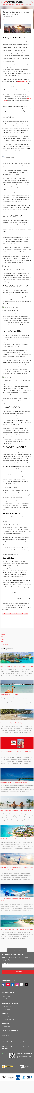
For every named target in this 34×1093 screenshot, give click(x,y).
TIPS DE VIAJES (20, 4)
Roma (26, 613)
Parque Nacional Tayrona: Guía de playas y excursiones (15, 723)
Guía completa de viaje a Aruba (9, 694)
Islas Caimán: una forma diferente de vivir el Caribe (14, 839)
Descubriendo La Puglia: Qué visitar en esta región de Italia (16, 666)
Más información (17, 950)
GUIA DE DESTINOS (10, 4)
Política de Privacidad (7, 1041)
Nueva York (3, 643)
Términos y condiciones (21, 1041)
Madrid (2, 639)
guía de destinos (13, 613)
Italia (21, 613)
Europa (5, 613)
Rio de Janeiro (4, 644)
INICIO (3, 4)
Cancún (2, 634)
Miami (2, 641)
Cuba (1, 638)
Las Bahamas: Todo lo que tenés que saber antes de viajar (16, 929)
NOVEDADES (28, 4)
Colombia (3, 636)
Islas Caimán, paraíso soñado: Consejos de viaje (13, 782)
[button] (3, 20)
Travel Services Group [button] (10, 1031)
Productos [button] (5, 1036)
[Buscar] (32, 2)
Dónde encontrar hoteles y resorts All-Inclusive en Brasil (15, 810)
